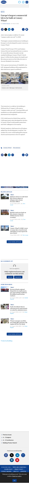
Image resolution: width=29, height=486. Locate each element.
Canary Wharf (7, 147)
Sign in (8, 26)
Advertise (23, 471)
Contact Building (6, 471)
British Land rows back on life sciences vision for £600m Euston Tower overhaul (18, 214)
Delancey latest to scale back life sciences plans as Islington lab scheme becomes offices (19, 199)
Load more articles (14, 242)
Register (18, 277)
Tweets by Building (6, 341)
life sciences (16, 147)
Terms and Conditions (19, 467)
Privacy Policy (19, 469)
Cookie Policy (8, 469)
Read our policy (17, 476)
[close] (15, 28)
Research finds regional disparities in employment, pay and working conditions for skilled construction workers (18, 292)
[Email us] (23, 455)
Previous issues (7, 435)
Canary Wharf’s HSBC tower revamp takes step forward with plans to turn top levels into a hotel (19, 230)
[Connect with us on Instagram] (12, 460)
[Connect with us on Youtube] (17, 460)
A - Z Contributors (8, 440)
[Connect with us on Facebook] (6, 455)
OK (14, 480)
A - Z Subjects (7, 437)
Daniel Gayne (6, 23)
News (3, 12)
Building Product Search (10, 443)
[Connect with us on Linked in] (17, 455)
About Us (16, 471)
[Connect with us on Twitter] (12, 455)
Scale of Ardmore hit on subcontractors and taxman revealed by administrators (18, 308)
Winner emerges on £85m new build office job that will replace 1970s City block (18, 322)
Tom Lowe (25, 235)
